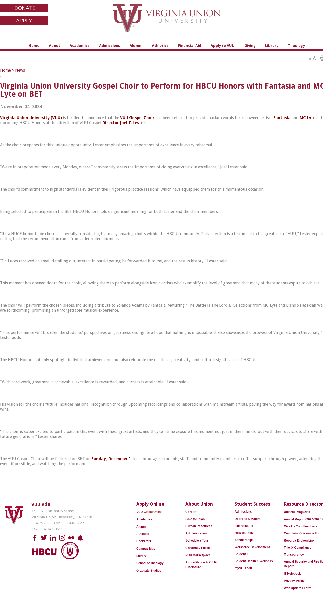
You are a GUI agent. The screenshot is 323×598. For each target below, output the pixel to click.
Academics (80, 45)
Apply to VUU (223, 45)
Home (34, 45)
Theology (296, 45)
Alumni (136, 45)
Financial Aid (189, 45)
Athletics (160, 45)
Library (271, 45)
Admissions (109, 45)
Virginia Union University (167, 21)
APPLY (24, 21)
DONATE (25, 8)
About (54, 45)
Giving (250, 45)
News (20, 70)
